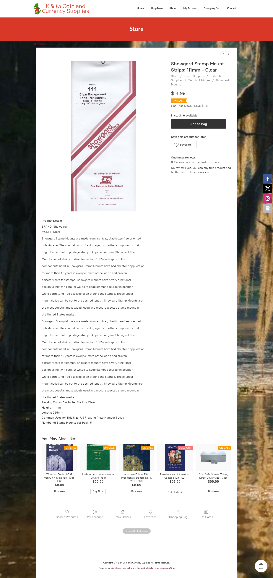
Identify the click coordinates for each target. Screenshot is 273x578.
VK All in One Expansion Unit (160, 568)
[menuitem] (223, 54)
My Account (95, 517)
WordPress (116, 568)
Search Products (67, 517)
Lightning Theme (134, 568)
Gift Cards (206, 517)
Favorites (150, 517)
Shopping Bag (178, 517)
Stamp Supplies (194, 76)
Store (174, 76)
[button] (183, 144)
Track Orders (122, 517)
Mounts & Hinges (199, 80)
